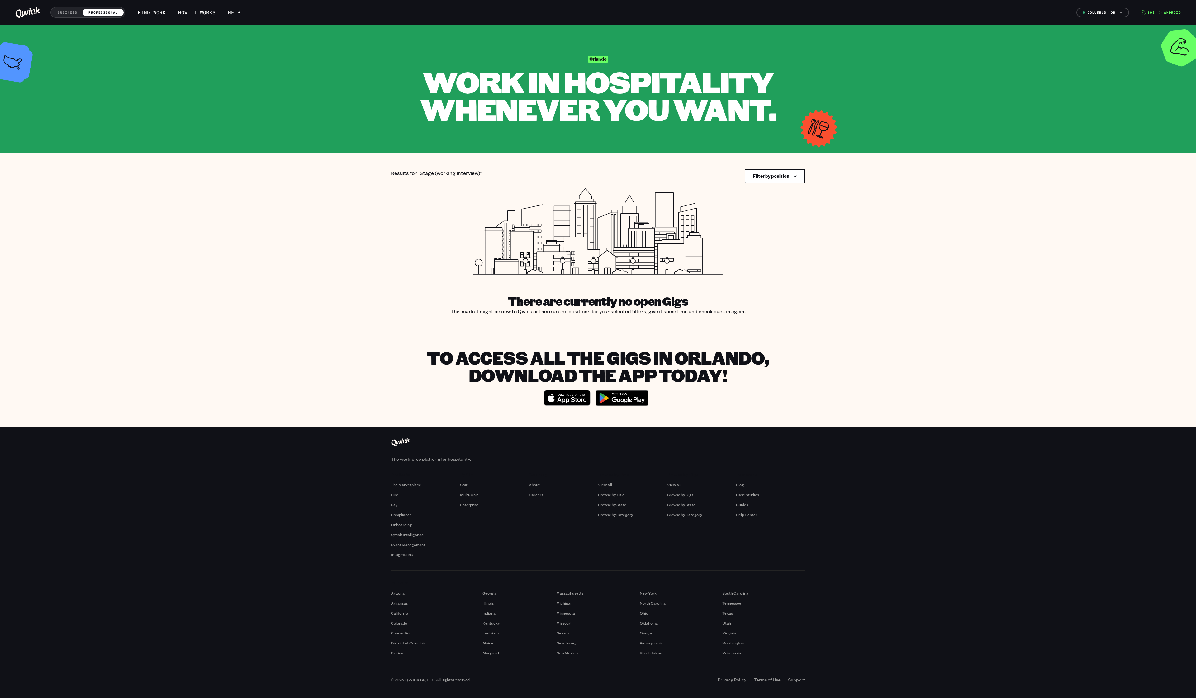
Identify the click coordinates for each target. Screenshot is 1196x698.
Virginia (729, 632)
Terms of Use (767, 680)
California (399, 613)
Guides (742, 504)
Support (796, 680)
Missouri (563, 622)
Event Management (408, 544)
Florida (397, 652)
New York (648, 593)
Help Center (746, 514)
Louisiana (491, 632)
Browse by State (612, 504)
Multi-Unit (469, 494)
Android (1172, 12)
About (534, 484)
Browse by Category (615, 514)
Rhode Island (651, 652)
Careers (536, 494)
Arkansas (399, 603)
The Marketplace (406, 484)
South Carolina (735, 593)
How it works (197, 12)
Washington (733, 642)
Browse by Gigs (680, 494)
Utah (726, 622)
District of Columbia (408, 642)
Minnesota (565, 613)
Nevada (563, 632)
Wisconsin (731, 652)
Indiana (489, 613)
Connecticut (402, 632)
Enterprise (469, 504)
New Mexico (567, 652)
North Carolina (653, 603)
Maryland (490, 652)
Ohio (644, 613)
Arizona (398, 593)
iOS (1151, 12)
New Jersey (566, 642)
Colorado (399, 622)
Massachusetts (569, 593)
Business (67, 12)
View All (605, 484)
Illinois (488, 603)
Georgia (489, 593)
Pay (394, 504)
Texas (727, 613)
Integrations (402, 554)
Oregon (646, 632)
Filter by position (771, 176)
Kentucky (491, 622)
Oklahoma (649, 622)
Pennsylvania (651, 642)
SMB (464, 484)
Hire (394, 494)
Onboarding (401, 524)
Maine (487, 642)
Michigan (564, 603)
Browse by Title (611, 494)
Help (234, 12)
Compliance (401, 514)
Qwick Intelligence (407, 534)
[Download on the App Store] (567, 399)
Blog (740, 484)
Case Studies (747, 494)
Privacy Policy (732, 680)
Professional (103, 12)
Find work (152, 12)
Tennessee (731, 603)
